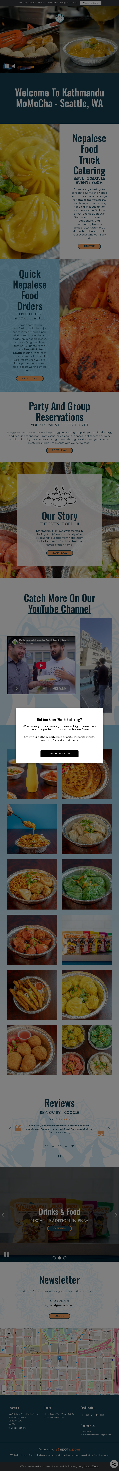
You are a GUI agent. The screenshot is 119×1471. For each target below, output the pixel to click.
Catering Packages (59, 753)
